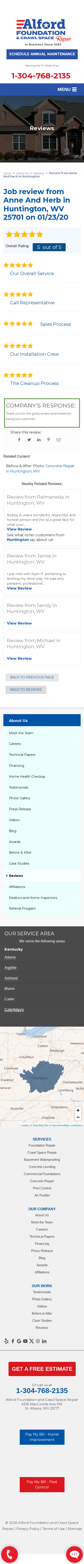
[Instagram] (38, 1341)
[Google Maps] (19, 1341)
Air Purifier (42, 1195)
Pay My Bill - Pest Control (42, 1484)
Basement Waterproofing (42, 1159)
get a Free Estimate (42, 1369)
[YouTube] (25, 1341)
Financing (16, 766)
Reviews (16, 876)
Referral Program (22, 908)
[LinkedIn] (44, 1341)
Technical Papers (22, 755)
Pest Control (42, 1188)
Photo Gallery (19, 798)
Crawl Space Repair (42, 1152)
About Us (18, 720)
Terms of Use (53, 1529)
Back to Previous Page (32, 677)
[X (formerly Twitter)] (31, 1341)
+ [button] (78, 1110)
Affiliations (17, 887)
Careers (15, 744)
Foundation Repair (42, 1145)
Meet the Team (21, 733)
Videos (14, 820)
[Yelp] (6, 1341)
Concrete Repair (42, 1181)
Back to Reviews (26, 690)
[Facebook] (12, 1341)
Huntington (18, 540)
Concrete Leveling (42, 1167)
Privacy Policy (27, 1529)
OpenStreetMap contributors (67, 1125)
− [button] (78, 1117)
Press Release (20, 809)
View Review (19, 529)
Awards (14, 842)
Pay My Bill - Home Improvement (42, 1437)
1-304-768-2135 (40, 75)
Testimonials (18, 787)
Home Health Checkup (27, 777)
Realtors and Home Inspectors (33, 898)
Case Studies (19, 863)
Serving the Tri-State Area (42, 65)
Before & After (20, 853)
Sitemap (75, 1529)
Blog (12, 831)
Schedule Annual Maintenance (42, 54)
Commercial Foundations (42, 1174)
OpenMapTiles (41, 1125)
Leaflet (24, 1125)
